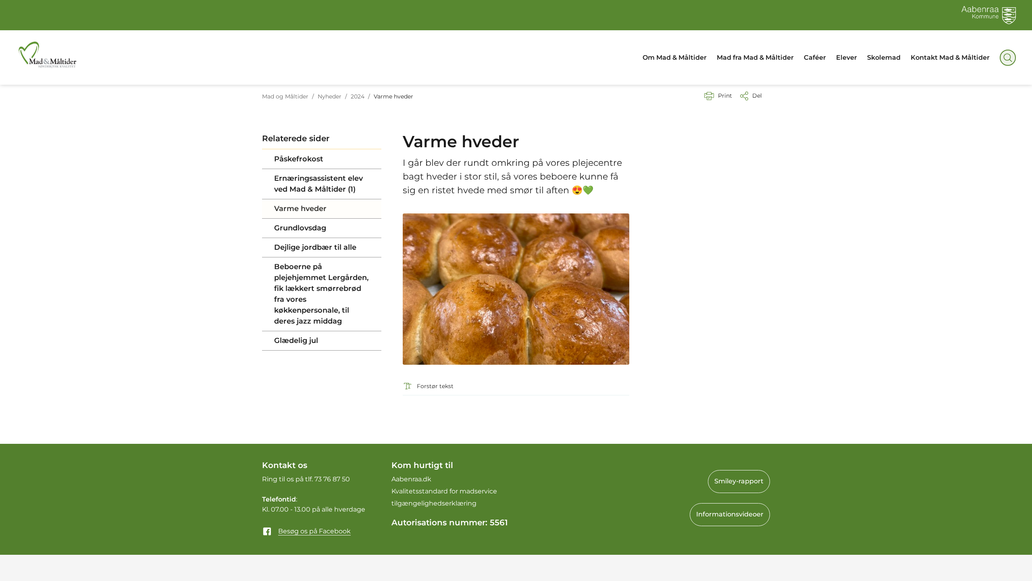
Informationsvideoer (730, 514)
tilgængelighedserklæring (433, 503)
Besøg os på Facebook (314, 531)
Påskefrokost (298, 159)
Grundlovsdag (300, 228)
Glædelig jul (296, 340)
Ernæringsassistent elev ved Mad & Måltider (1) (318, 184)
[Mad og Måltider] (47, 57)
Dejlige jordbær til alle (315, 247)
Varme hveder (300, 208)
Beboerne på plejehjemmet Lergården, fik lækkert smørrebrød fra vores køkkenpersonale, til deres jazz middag (321, 294)
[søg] (1008, 58)
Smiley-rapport (739, 481)
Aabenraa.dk (411, 479)
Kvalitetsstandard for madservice (444, 491)
